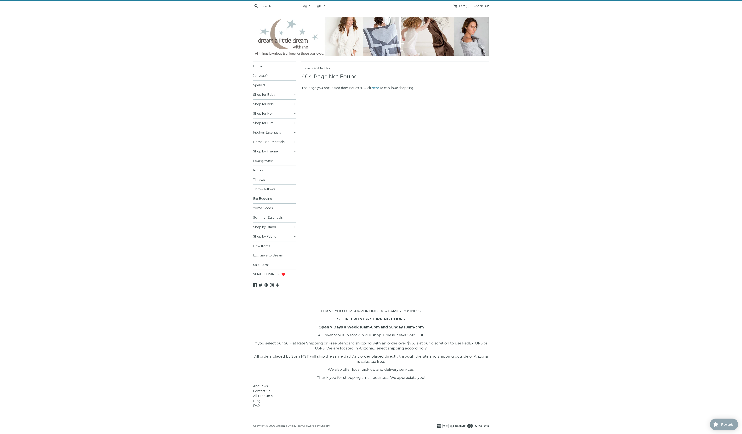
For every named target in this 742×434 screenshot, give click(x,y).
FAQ (256, 406)
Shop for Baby (274, 94)
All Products (262, 396)
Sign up (320, 6)
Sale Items (261, 265)
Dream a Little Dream (289, 425)
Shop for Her (274, 113)
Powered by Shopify (317, 425)
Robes (258, 170)
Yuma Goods (263, 208)
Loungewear (263, 161)
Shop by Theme (274, 151)
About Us (260, 386)
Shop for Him (274, 123)
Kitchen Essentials (274, 132)
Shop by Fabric (274, 236)
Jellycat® (260, 76)
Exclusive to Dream (268, 255)
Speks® (259, 85)
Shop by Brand (274, 227)
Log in (305, 6)
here (375, 88)
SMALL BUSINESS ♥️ (269, 274)
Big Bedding (262, 199)
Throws (259, 180)
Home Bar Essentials (274, 142)
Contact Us (261, 391)
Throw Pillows (264, 189)
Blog (256, 401)
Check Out (481, 6)
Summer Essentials (268, 217)
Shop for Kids (274, 104)
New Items (261, 246)
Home (258, 66)
